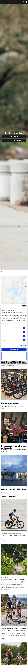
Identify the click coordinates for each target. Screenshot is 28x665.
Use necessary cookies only (14, 358)
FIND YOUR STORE (14, 136)
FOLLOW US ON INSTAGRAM (14, 140)
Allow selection (14, 353)
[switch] (25, 332)
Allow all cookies (14, 349)
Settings (22, 345)
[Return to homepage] (1, 271)
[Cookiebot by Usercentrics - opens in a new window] (21, 306)
